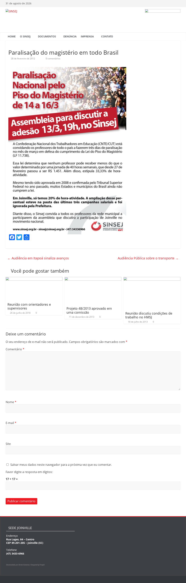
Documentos (47, 36)
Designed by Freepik (38, 565)
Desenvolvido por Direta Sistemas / (18, 565)
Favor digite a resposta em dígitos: (29, 472)
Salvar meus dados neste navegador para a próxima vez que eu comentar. (61, 465)
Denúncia (69, 36)
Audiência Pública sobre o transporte (148, 258)
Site (8, 444)
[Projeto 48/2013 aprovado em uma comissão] (93, 279)
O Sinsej (25, 36)
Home (12, 36)
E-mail (11, 423)
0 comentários (52, 58)
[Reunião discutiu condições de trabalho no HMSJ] (152, 279)
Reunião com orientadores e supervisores (29, 306)
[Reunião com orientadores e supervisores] (34, 279)
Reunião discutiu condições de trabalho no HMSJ (148, 315)
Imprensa (87, 36)
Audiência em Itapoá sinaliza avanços (38, 258)
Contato (107, 36)
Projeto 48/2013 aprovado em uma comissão (89, 310)
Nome (11, 402)
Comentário (15, 349)
